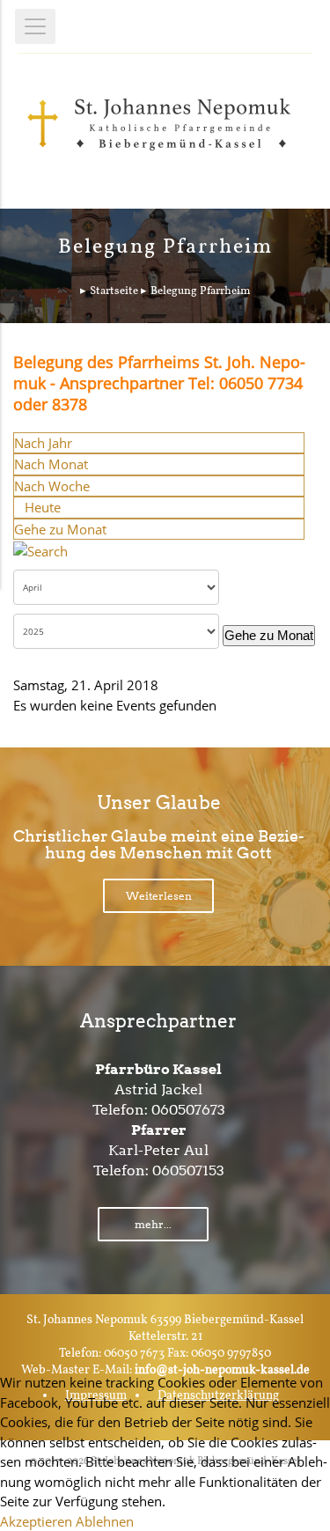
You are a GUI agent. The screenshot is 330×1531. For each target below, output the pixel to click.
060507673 (188, 1109)
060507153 (188, 1170)
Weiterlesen (159, 895)
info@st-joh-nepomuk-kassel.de (222, 1370)
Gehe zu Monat (60, 529)
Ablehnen (105, 1521)
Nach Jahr (43, 443)
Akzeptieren (36, 1521)
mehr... (153, 1224)
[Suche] (40, 549)
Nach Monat (51, 464)
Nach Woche (52, 486)
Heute (43, 507)
